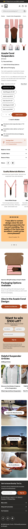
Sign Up (14, 340)
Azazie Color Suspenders (14, 16)
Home (3, 16)
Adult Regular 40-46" (9, 92)
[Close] (24, 140)
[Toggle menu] (2, 6)
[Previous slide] (12, 245)
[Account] (20, 6)
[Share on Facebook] (8, 163)
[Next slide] (16, 245)
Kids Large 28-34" (8, 109)
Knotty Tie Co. (10, 524)
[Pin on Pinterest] (13, 163)
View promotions (13, 144)
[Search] (25, 11)
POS (15, 524)
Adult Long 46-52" (8, 96)
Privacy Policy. (11, 499)
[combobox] (14, 11)
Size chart (24, 84)
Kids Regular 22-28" (8, 105)
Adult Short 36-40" (8, 87)
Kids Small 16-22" (8, 100)
